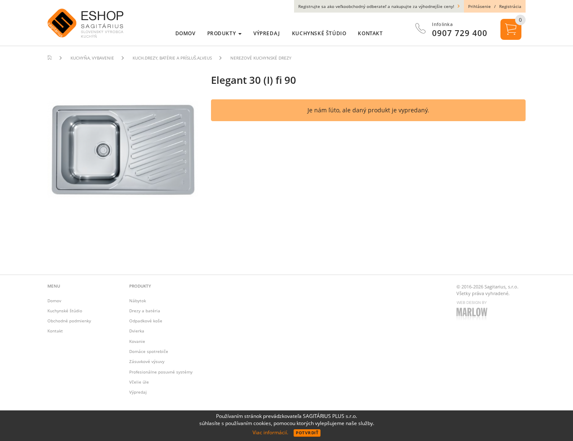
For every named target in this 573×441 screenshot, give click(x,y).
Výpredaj (138, 392)
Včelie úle (139, 382)
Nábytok (137, 301)
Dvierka (136, 331)
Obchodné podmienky (69, 321)
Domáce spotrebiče (148, 351)
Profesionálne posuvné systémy (161, 372)
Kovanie (137, 341)
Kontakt (55, 331)
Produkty (222, 33)
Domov (54, 301)
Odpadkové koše (145, 321)
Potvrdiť (307, 433)
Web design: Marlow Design (473, 311)
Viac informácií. (270, 432)
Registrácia (510, 6)
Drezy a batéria (144, 311)
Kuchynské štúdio (64, 311)
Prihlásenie (479, 6)
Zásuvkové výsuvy (146, 361)
